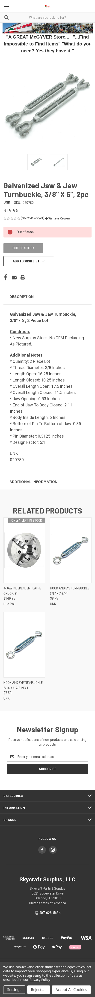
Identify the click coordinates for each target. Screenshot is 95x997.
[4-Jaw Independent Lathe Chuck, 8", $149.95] (24, 550)
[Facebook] (5, 277)
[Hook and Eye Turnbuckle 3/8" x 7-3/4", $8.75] (71, 550)
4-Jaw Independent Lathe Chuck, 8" (22, 591)
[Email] (14, 277)
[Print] (23, 277)
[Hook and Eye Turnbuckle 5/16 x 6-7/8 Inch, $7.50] (24, 645)
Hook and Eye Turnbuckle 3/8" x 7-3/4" (69, 591)
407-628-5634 (49, 913)
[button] (57, 218)
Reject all (38, 989)
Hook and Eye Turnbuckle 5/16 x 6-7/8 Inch (23, 685)
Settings (14, 989)
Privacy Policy (40, 979)
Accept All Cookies (71, 989)
